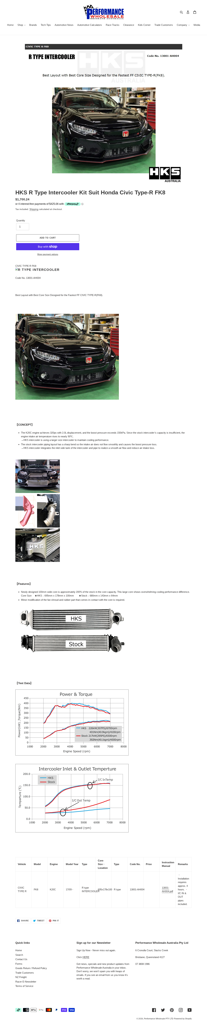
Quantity (20, 220)
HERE (85, 957)
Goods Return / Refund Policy (31, 968)
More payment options (47, 254)
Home (18, 950)
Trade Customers (24, 972)
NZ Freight (21, 977)
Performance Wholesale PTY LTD (158, 1019)
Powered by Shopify (183, 1019)
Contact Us (21, 959)
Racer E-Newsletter (25, 981)
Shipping (33, 209)
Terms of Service (24, 986)
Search (19, 954)
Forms (18, 963)
